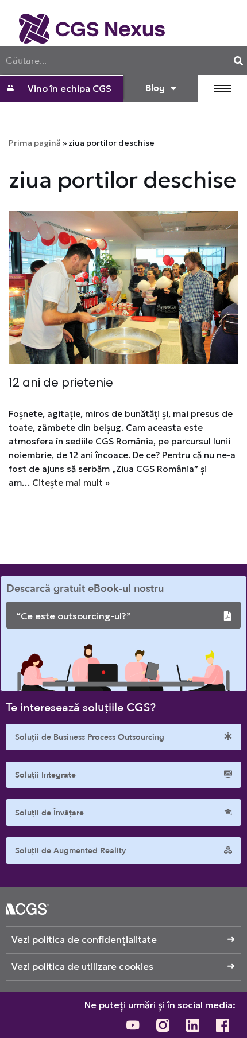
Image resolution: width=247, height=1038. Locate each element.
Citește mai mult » (71, 482)
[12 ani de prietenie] (123, 287)
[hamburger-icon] (222, 88)
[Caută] (238, 60)
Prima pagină (35, 143)
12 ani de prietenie (61, 382)
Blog (155, 88)
